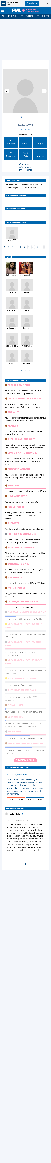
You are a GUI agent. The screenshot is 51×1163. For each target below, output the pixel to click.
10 (41, 247)
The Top (45, 16)
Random (12, 16)
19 (31, 134)
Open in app (32, 3)
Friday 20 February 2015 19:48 (17, 820)
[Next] (46, 247)
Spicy (21, 16)
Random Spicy (32, 16)
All (3, 16)
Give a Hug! (23, 134)
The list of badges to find (25, 760)
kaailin (12, 814)
